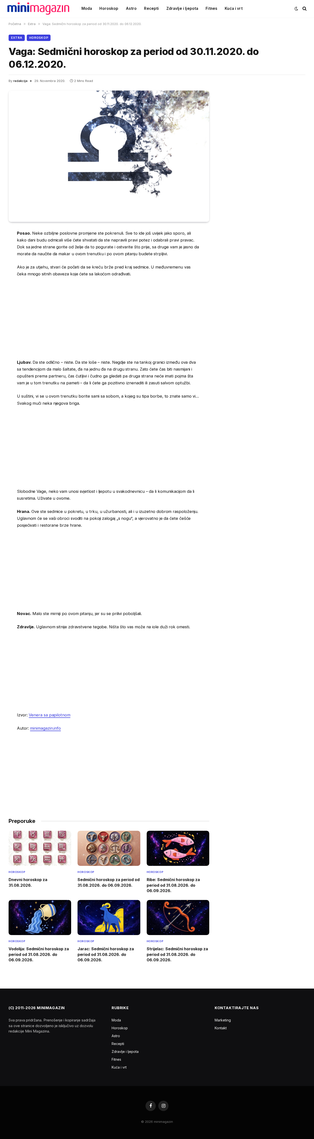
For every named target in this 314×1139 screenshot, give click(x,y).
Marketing (223, 1020)
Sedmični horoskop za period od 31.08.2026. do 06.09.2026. (109, 882)
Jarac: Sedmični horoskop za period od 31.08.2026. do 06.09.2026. (106, 954)
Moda (86, 8)
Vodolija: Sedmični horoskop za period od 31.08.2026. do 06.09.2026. (39, 954)
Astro (131, 8)
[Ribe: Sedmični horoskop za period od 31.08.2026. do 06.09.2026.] (178, 848)
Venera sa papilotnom (49, 714)
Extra (16, 38)
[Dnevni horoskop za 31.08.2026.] (40, 848)
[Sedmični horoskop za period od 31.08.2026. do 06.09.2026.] (109, 848)
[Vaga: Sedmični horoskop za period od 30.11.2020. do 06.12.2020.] (109, 156)
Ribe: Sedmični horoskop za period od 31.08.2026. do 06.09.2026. (173, 885)
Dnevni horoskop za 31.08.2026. (28, 882)
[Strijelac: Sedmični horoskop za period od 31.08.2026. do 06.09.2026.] (178, 917)
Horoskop (108, 8)
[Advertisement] (109, 318)
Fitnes (211, 8)
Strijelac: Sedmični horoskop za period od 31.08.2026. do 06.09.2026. (177, 954)
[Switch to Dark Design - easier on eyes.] (296, 9)
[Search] (304, 8)
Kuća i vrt (234, 8)
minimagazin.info (45, 728)
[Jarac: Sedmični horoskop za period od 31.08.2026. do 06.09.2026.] (109, 917)
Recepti (151, 8)
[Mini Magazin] (38, 8)
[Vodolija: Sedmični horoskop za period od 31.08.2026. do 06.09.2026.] (40, 917)
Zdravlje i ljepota (182, 8)
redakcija (20, 81)
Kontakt (221, 1028)
